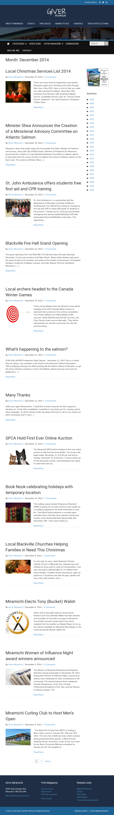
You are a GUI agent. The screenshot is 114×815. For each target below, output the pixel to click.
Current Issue (47, 789)
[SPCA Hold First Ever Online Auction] (18, 456)
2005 (92, 182)
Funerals (78, 24)
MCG (85, 811)
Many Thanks (18, 395)
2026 (92, 99)
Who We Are (13, 50)
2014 (92, 147)
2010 (92, 162)
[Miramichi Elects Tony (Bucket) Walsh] (18, 623)
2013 (92, 150)
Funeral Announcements (87, 800)
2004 (92, 186)
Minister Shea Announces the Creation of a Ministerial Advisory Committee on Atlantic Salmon (42, 131)
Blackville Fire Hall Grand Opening (37, 243)
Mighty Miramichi (14, 24)
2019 (92, 127)
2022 (92, 115)
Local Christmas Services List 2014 (38, 71)
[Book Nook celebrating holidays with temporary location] (18, 512)
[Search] (106, 43)
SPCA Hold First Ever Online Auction (39, 438)
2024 (92, 107)
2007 (92, 174)
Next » (48, 761)
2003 (92, 190)
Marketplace (62, 24)
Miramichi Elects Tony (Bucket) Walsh (40, 601)
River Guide (35, 44)
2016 (92, 139)
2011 (92, 158)
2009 (92, 166)
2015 (92, 143)
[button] (26, 43)
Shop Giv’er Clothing (98, 24)
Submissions (72, 44)
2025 (92, 103)
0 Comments (50, 77)
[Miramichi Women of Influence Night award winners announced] (18, 677)
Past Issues (46, 791)
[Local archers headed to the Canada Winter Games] (18, 314)
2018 (92, 131)
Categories (18, 44)
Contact (27, 50)
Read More (39, 107)
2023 (92, 111)
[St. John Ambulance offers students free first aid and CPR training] (18, 208)
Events (31, 24)
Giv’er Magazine (52, 44)
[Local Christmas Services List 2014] (18, 92)
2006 (92, 178)
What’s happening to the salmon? (37, 349)
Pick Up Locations (49, 794)
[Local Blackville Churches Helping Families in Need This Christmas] (18, 567)
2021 (92, 119)
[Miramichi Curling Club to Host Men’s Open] (18, 737)
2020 (92, 123)
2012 (92, 154)
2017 (92, 135)
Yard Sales (45, 24)
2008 (92, 170)
